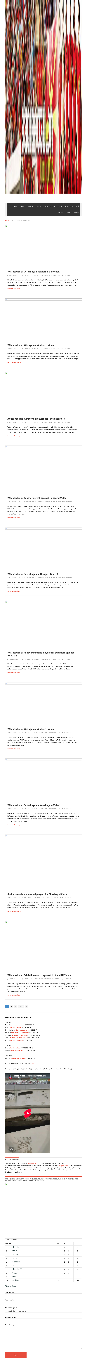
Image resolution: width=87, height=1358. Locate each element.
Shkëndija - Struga (16, 1050)
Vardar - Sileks (15, 1048)
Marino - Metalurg (16, 1040)
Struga (14, 1258)
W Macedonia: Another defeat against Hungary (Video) (37, 498)
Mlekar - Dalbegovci (20, 1030)
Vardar (14, 1273)
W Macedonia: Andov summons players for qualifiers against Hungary (40, 654)
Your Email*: (9, 1300)
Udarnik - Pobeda (16, 1027)
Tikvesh (15, 1254)
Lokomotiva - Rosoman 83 (20, 1032)
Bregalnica (16, 1261)
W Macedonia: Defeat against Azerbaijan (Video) (33, 272)
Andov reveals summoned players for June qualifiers (36, 419)
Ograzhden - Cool (18, 1025)
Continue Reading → (14, 288)
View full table (10, 1286)
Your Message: (10, 1325)
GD (78, 1243)
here (32, 1063)
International (39, 275)
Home (7, 220)
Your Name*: (9, 1292)
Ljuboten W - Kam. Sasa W (19, 1038)
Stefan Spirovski (32, 1163)
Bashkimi (15, 1280)
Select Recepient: (11, 1308)
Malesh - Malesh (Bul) (18, 1058)
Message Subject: (11, 1317)
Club (9, 1243)
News (46, 275)
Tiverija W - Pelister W (19, 1035)
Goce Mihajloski (14, 275)
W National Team (54, 275)
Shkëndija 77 (17, 1269)
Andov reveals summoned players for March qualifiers (37, 894)
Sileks (14, 1250)
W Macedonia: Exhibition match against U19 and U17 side (39, 975)
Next (21, 1006)
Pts (58, 1243)
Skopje (14, 1276)
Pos (6, 1243)
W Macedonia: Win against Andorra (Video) (31, 345)
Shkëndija (15, 1247)
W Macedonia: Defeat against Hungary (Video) (32, 574)
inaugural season (64, 1165)
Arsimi (14, 1265)
